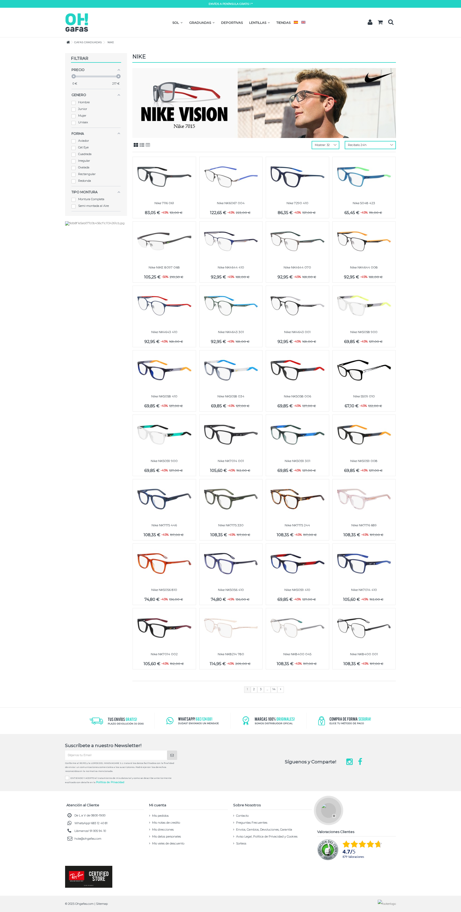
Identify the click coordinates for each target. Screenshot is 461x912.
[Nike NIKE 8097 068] (164, 241)
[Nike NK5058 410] (164, 370)
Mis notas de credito (166, 822)
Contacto (242, 816)
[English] (303, 22)
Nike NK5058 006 (297, 396)
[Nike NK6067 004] (231, 176)
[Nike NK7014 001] (231, 434)
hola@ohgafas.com (87, 838)
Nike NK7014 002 (164, 654)
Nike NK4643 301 (231, 332)
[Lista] (142, 145)
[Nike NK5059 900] (164, 434)
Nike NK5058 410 (164, 396)
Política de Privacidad (110, 782)
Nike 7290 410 (297, 203)
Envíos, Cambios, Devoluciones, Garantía (264, 829)
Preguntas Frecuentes (251, 822)
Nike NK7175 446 (164, 525)
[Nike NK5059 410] (297, 563)
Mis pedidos (160, 816)
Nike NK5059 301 (297, 461)
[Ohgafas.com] (76, 22)
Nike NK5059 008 (363, 461)
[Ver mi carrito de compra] (380, 22)
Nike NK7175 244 (297, 525)
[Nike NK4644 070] (297, 241)
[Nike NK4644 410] (231, 241)
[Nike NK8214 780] (231, 628)
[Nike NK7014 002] (164, 628)
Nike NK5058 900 (363, 332)
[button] (177, 22)
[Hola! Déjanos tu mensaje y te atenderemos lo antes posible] (328, 809)
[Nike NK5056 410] (231, 563)
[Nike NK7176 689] (364, 499)
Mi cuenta (157, 805)
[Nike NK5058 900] (364, 305)
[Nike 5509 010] (364, 370)
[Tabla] (148, 145)
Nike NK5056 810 (164, 590)
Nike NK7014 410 (364, 590)
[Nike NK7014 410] (364, 563)
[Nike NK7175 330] (231, 499)
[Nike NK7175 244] (297, 499)
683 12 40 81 (99, 823)
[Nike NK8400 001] (364, 628)
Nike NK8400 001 (364, 654)
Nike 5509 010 (364, 396)
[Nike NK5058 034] (231, 370)
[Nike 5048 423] (364, 176)
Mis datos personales (166, 836)
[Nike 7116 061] (164, 176)
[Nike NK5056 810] (164, 563)
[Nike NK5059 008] (364, 434)
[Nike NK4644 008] (364, 241)
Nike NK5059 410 (297, 590)
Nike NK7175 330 (231, 525)
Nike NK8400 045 (297, 654)
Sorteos (241, 843)
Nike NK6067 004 (231, 203)
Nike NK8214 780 (231, 654)
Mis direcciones (163, 829)
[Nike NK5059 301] (297, 434)
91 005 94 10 (98, 831)
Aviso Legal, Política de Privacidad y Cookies (266, 836)
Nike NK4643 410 (164, 332)
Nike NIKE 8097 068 (164, 267)
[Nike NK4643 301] (231, 305)
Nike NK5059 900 (164, 461)
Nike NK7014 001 (231, 461)
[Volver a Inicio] (66, 42)
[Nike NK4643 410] (164, 305)
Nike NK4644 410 (231, 267)
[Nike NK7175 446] (164, 499)
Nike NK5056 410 (231, 590)
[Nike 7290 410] (297, 176)
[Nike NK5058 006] (297, 370)
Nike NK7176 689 (364, 525)
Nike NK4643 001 (297, 332)
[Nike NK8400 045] (297, 628)
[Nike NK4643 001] (297, 305)
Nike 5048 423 (364, 203)
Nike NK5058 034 (230, 396)
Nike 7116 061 (164, 203)
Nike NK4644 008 (364, 267)
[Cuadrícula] (136, 145)
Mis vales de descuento (168, 843)
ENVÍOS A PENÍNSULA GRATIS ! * (231, 4)
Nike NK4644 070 (297, 267)
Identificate (370, 22)
